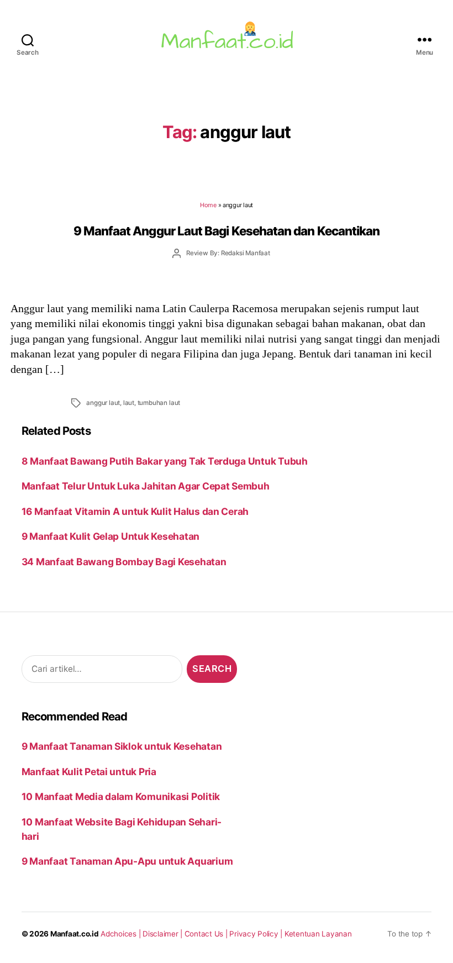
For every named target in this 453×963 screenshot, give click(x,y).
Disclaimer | (164, 933)
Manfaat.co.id (74, 933)
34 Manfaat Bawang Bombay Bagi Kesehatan (124, 561)
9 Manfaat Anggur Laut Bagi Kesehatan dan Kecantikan (226, 230)
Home (208, 205)
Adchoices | (122, 933)
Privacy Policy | (257, 933)
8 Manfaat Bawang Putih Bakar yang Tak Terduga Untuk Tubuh (165, 461)
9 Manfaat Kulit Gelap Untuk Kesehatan (110, 536)
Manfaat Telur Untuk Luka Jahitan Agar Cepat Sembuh (146, 486)
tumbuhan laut (159, 403)
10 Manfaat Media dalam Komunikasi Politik (121, 796)
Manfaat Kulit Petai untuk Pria (89, 771)
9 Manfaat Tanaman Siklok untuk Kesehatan (122, 746)
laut (128, 403)
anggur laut (103, 403)
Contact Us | (207, 933)
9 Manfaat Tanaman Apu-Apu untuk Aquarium (127, 861)
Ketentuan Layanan (318, 933)
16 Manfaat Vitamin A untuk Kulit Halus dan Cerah (135, 511)
